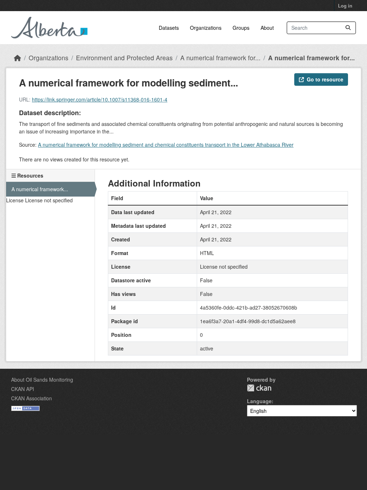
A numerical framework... (39, 189)
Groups (241, 27)
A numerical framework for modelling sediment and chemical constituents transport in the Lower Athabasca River (166, 144)
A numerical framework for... (220, 57)
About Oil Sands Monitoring (42, 379)
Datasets (169, 27)
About (267, 27)
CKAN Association (31, 398)
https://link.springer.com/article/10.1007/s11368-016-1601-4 (99, 99)
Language (259, 401)
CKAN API (22, 388)
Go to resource (325, 79)
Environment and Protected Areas (124, 57)
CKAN (259, 388)
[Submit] (348, 28)
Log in (345, 5)
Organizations (205, 27)
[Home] (17, 57)
